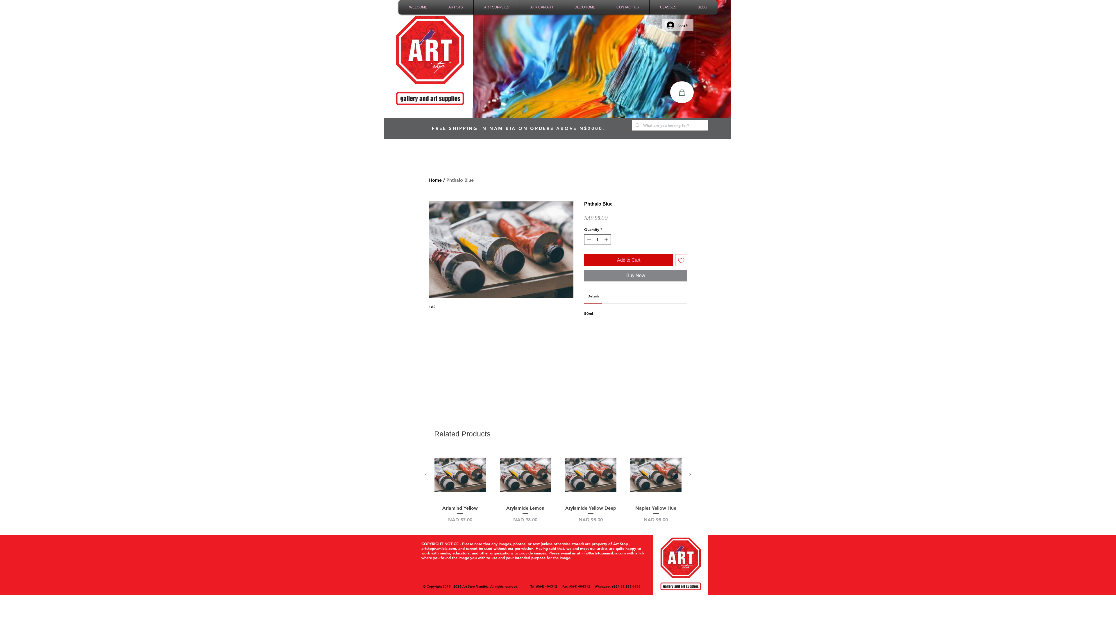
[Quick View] (460, 475)
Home (435, 180)
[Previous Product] (426, 474)
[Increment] (606, 240)
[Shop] (682, 92)
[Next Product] (689, 474)
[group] (558, 486)
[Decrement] (588, 240)
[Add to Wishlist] (681, 260)
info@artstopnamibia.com (604, 553)
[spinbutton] (597, 240)
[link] (593, 296)
